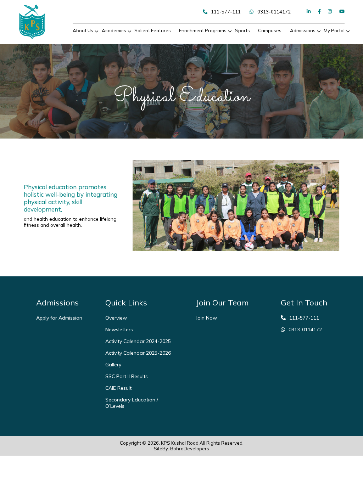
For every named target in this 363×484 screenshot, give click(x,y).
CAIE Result (118, 388)
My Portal (334, 30)
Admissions (302, 30)
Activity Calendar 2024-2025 (138, 341)
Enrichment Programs (203, 30)
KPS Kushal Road (180, 443)
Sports (242, 30)
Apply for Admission (59, 318)
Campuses (269, 30)
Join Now (206, 318)
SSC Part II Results (126, 376)
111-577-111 (226, 12)
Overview (116, 318)
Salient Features (152, 30)
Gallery (113, 364)
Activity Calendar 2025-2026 (138, 353)
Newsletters (119, 329)
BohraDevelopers (189, 448)
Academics (114, 30)
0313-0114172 (274, 12)
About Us (83, 30)
